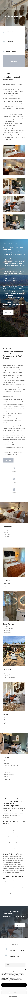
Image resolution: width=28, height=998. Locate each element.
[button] (26, 969)
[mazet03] (14, 230)
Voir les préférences (14, 993)
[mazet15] (14, 193)
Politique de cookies (13, 996)
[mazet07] (14, 174)
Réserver (14, 61)
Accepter (14, 985)
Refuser (14, 989)
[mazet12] (14, 211)
